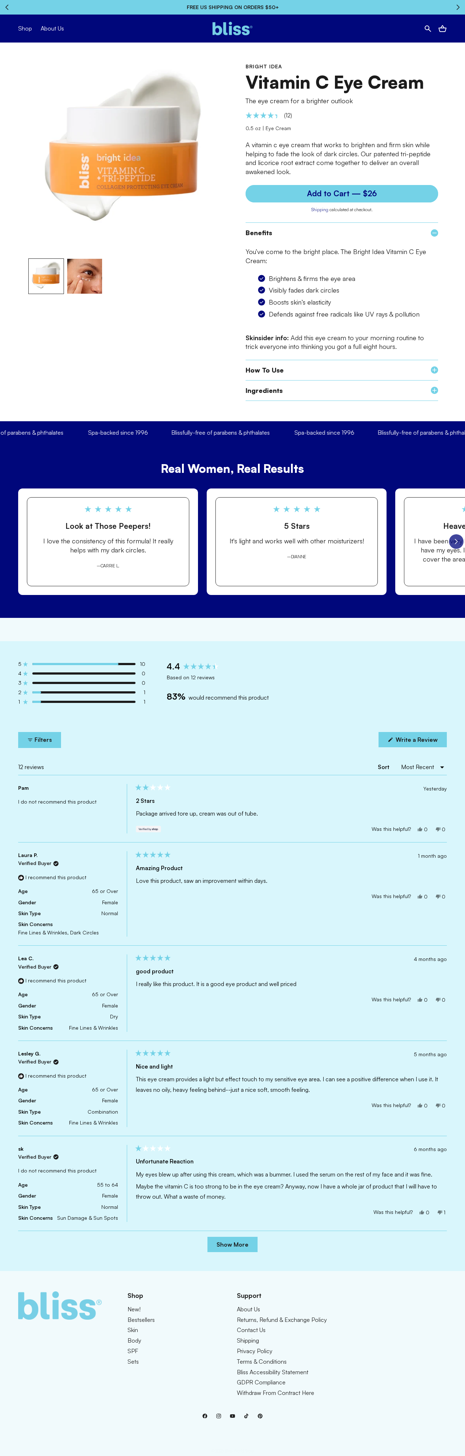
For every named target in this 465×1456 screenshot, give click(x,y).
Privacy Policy (254, 1351)
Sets (133, 1361)
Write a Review (420, 741)
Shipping (319, 209)
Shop (25, 28)
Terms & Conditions (262, 1361)
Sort (384, 767)
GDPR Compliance (261, 1382)
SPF (133, 1351)
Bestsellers (141, 1319)
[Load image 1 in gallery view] (46, 276)
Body (134, 1340)
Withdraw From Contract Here (275, 1392)
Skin (133, 1330)
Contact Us (251, 1330)
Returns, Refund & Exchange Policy (282, 1319)
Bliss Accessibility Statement (272, 1372)
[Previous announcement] (7, 7)
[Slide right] (456, 541)
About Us (248, 1309)
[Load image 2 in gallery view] (84, 276)
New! (134, 1309)
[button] (428, 28)
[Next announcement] (458, 7)
